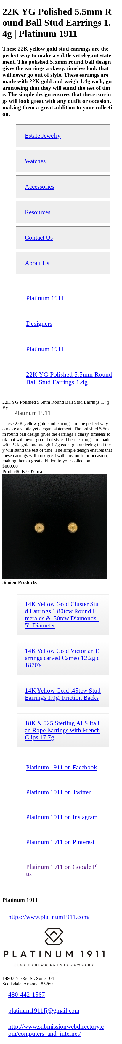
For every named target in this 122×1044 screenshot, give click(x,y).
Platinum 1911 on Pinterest (60, 841)
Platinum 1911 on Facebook (61, 767)
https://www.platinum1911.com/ (49, 916)
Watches (35, 161)
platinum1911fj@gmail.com (43, 1010)
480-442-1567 (26, 994)
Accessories (39, 186)
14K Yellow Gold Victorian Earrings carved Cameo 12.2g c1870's (62, 657)
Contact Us (39, 237)
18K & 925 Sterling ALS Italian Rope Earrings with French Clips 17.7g (62, 730)
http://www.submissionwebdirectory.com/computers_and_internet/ (56, 1030)
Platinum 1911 (32, 412)
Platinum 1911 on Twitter (58, 792)
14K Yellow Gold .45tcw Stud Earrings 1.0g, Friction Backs (63, 694)
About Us (37, 263)
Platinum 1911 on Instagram (61, 817)
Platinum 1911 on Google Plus (62, 870)
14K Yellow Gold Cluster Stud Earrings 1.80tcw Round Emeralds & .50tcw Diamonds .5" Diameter (62, 615)
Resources (37, 212)
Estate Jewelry (43, 135)
